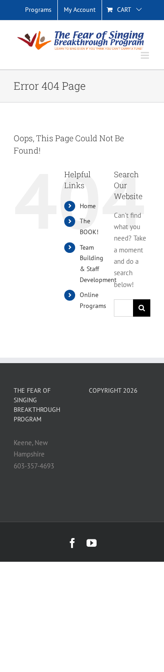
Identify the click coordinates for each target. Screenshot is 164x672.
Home (88, 206)
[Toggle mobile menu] (145, 55)
